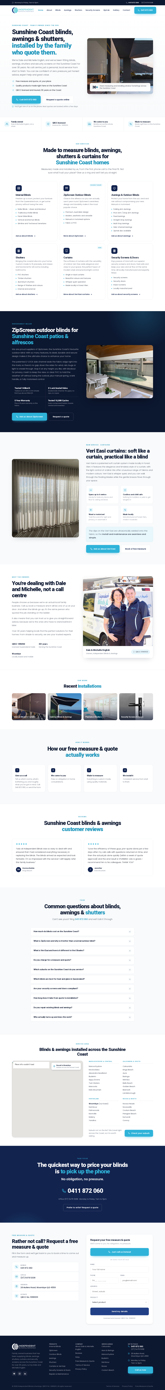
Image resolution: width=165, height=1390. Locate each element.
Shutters (78, 10)
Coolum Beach (108, 1370)
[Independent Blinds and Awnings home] (23, 10)
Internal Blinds (55, 1346)
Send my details (120, 1311)
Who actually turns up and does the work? (53, 1017)
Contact (126, 10)
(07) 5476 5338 (147, 2)
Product (94, 1297)
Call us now (140, 1370)
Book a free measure (135, 548)
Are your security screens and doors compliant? (56, 988)
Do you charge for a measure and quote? (52, 960)
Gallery (116, 10)
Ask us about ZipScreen (31, 416)
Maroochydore (108, 1354)
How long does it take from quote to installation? (56, 998)
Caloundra (106, 1346)
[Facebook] (14, 1373)
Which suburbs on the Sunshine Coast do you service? (59, 969)
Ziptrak (106, 10)
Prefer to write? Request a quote (82, 1207)
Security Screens (93, 10)
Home (40, 10)
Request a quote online (57, 99)
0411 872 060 (147, 10)
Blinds (58, 10)
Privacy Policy (81, 1369)
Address (93, 1286)
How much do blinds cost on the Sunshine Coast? (56, 931)
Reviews (78, 1353)
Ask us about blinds (24, 236)
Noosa (104, 1366)
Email (122, 1275)
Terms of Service (82, 1365)
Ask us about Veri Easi (104, 548)
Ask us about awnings (121, 236)
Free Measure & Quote (84, 1361)
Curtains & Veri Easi (57, 1366)
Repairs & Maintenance (59, 1374)
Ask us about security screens (124, 294)
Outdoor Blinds (55, 1354)
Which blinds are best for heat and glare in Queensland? (59, 979)
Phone (92, 1275)
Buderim (105, 1358)
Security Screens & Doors (59, 1370)
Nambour (105, 1362)
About (49, 10)
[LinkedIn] (25, 1373)
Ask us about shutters (25, 294)
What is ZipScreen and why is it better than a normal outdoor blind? (64, 941)
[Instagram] (19, 1373)
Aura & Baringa (108, 1350)
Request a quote (61, 416)
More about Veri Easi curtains (77, 294)
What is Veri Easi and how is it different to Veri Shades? (59, 950)
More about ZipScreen (73, 236)
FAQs (77, 1357)
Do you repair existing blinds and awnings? (53, 1007)
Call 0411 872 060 (27, 99)
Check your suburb (140, 1133)
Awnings (67, 10)
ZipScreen (53, 1350)
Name (92, 1264)
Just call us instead (121, 1252)
